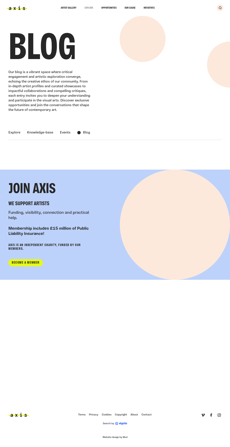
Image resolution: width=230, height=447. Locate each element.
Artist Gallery (68, 8)
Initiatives (149, 8)
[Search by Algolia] (115, 423)
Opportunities (109, 8)
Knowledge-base (40, 132)
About (134, 414)
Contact (146, 414)
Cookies (106, 414)
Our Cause (130, 8)
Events (65, 132)
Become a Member (26, 262)
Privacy (93, 414)
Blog (86, 132)
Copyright (121, 414)
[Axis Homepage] (17, 8)
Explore (89, 8)
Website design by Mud (115, 437)
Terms (82, 414)
